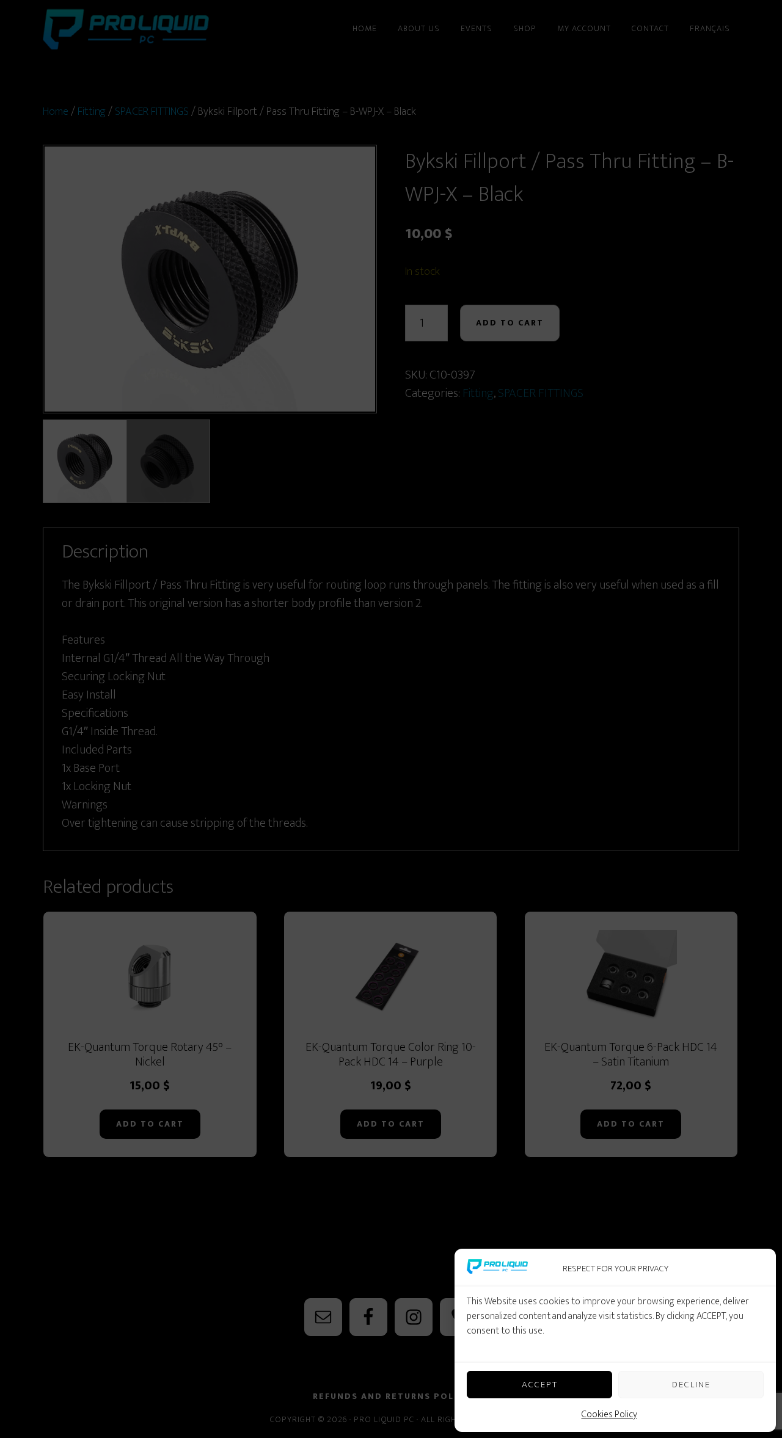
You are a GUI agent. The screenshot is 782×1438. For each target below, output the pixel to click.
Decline (691, 1384)
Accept (540, 1384)
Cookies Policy (609, 1414)
